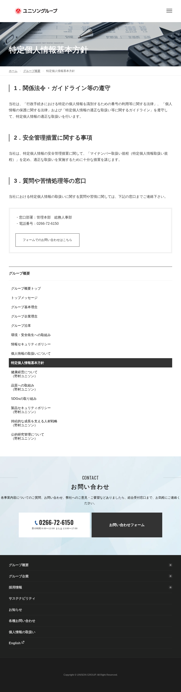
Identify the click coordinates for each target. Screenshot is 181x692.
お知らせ (15, 609)
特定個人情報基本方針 (27, 363)
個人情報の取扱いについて (31, 353)
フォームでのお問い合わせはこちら (47, 240)
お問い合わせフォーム (127, 525)
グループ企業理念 (24, 316)
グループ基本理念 (24, 307)
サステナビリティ (22, 598)
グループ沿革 (21, 325)
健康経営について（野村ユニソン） (24, 374)
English (15, 643)
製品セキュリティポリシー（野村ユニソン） (31, 410)
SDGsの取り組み (24, 398)
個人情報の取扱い (22, 632)
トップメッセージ (24, 298)
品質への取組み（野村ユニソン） (24, 387)
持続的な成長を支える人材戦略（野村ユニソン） (34, 423)
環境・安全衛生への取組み (31, 335)
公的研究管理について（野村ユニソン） (27, 436)
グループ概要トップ (26, 288)
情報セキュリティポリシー (31, 344)
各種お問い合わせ (22, 621)
